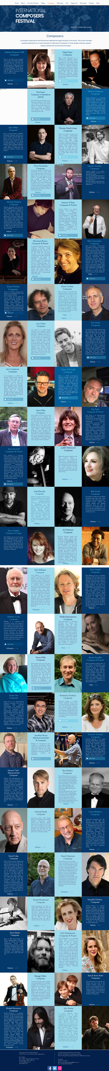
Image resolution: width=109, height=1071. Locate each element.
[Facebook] (50, 1068)
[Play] (6, 80)
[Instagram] (60, 1068)
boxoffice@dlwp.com (25, 1062)
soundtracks (61, 296)
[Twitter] (55, 1068)
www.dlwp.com (23, 1063)
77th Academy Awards (66, 302)
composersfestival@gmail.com (70, 1062)
